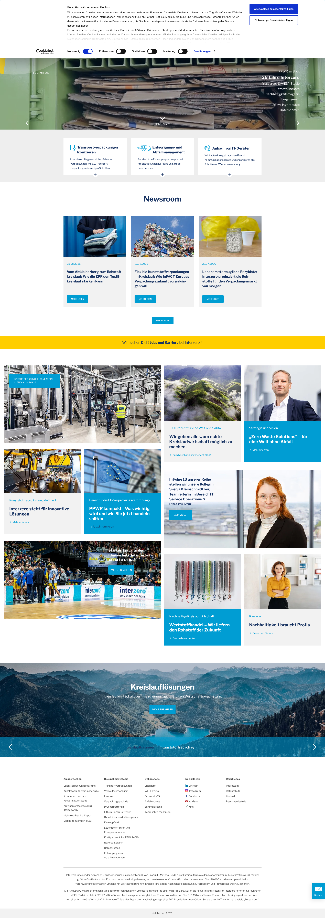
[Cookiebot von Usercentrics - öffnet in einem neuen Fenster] (45, 51)
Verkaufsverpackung (116, 791)
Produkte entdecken (184, 638)
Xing (191, 806)
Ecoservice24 (152, 796)
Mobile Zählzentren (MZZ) (77, 820)
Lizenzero (109, 796)
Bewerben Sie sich (262, 633)
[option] (162, 65)
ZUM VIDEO (180, 515)
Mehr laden (162, 320)
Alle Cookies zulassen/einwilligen (274, 8)
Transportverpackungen (118, 785)
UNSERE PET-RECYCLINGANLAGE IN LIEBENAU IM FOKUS (33, 381)
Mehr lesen (77, 299)
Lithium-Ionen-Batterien (117, 812)
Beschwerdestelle (236, 801)
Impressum (232, 785)
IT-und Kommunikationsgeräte (121, 817)
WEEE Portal (152, 791)
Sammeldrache (153, 806)
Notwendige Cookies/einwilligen (274, 20)
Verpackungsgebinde (116, 801)
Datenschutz (233, 791)
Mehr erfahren (20, 522)
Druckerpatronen (114, 806)
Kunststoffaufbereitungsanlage (81, 791)
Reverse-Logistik (113, 842)
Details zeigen (202, 51)
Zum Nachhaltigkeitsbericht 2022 (191, 455)
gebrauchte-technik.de (157, 812)
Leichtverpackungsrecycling (79, 785)
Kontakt (318, 895)
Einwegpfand (111, 822)
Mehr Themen (162, 123)
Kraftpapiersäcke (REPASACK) (121, 837)
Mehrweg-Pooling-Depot (77, 815)
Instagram (195, 791)
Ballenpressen (112, 847)
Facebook (194, 796)
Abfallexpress (152, 801)
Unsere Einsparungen (46, 64)
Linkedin (193, 785)
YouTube (193, 801)
